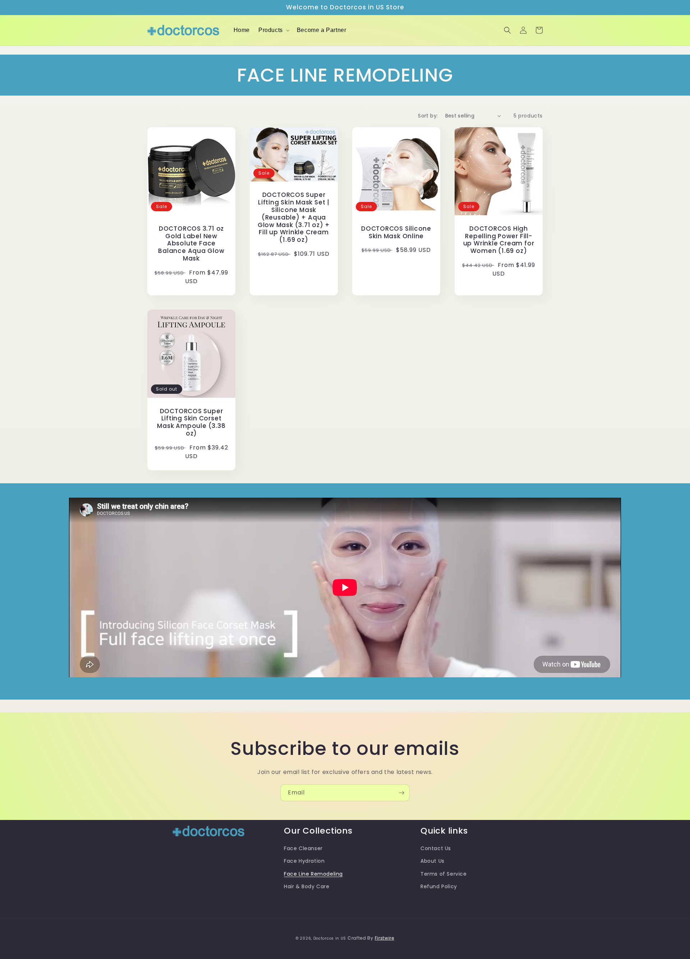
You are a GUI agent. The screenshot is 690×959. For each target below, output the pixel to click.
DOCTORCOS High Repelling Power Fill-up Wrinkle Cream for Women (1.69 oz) (498, 240)
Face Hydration (304, 861)
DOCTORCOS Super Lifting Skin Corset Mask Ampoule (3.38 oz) (191, 422)
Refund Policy (438, 886)
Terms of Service (443, 873)
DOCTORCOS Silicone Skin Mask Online (396, 232)
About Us (432, 861)
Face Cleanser (303, 848)
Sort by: (428, 115)
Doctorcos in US (329, 938)
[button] (273, 30)
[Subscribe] (401, 792)
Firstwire (384, 938)
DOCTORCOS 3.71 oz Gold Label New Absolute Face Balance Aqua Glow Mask (191, 243)
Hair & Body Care (307, 886)
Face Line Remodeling (313, 873)
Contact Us (435, 848)
